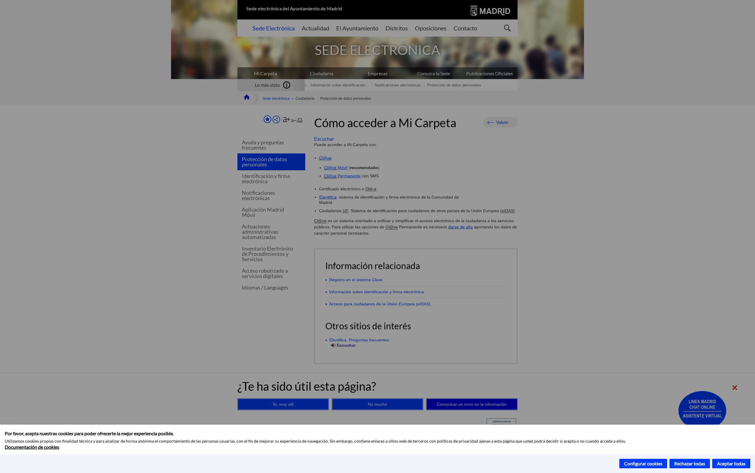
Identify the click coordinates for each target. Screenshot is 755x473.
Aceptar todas (731, 463)
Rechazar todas (689, 463)
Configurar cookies (643, 463)
